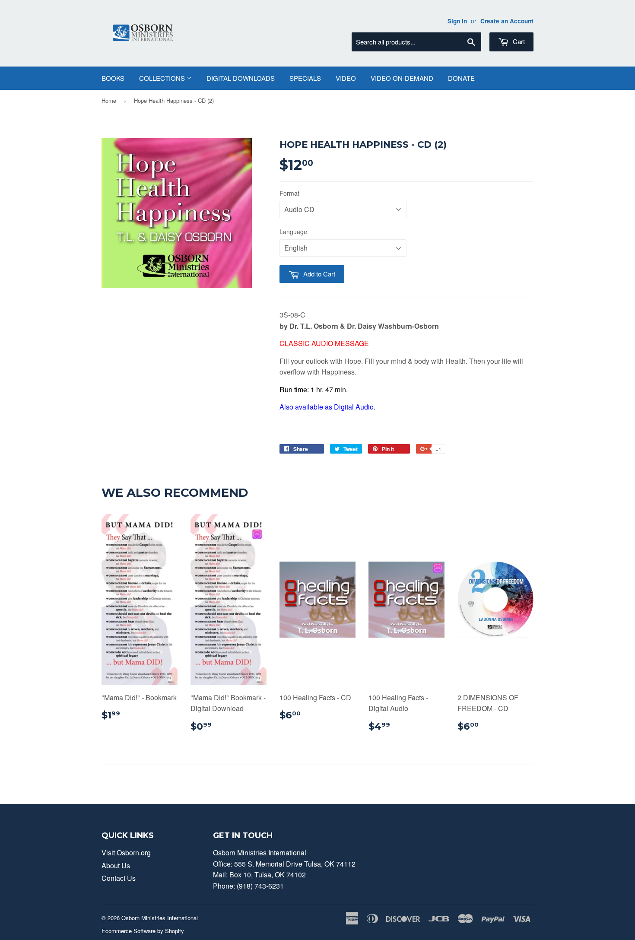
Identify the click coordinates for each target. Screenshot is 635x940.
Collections (163, 78)
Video (346, 78)
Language (293, 231)
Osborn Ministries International (159, 918)
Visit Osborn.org (126, 852)
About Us (116, 865)
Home (109, 100)
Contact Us (119, 878)
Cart (518, 41)
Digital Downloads (240, 78)
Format (289, 193)
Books (113, 78)
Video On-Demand (402, 78)
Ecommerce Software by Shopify (143, 931)
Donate (461, 78)
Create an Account (506, 21)
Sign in (457, 21)
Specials (305, 78)
